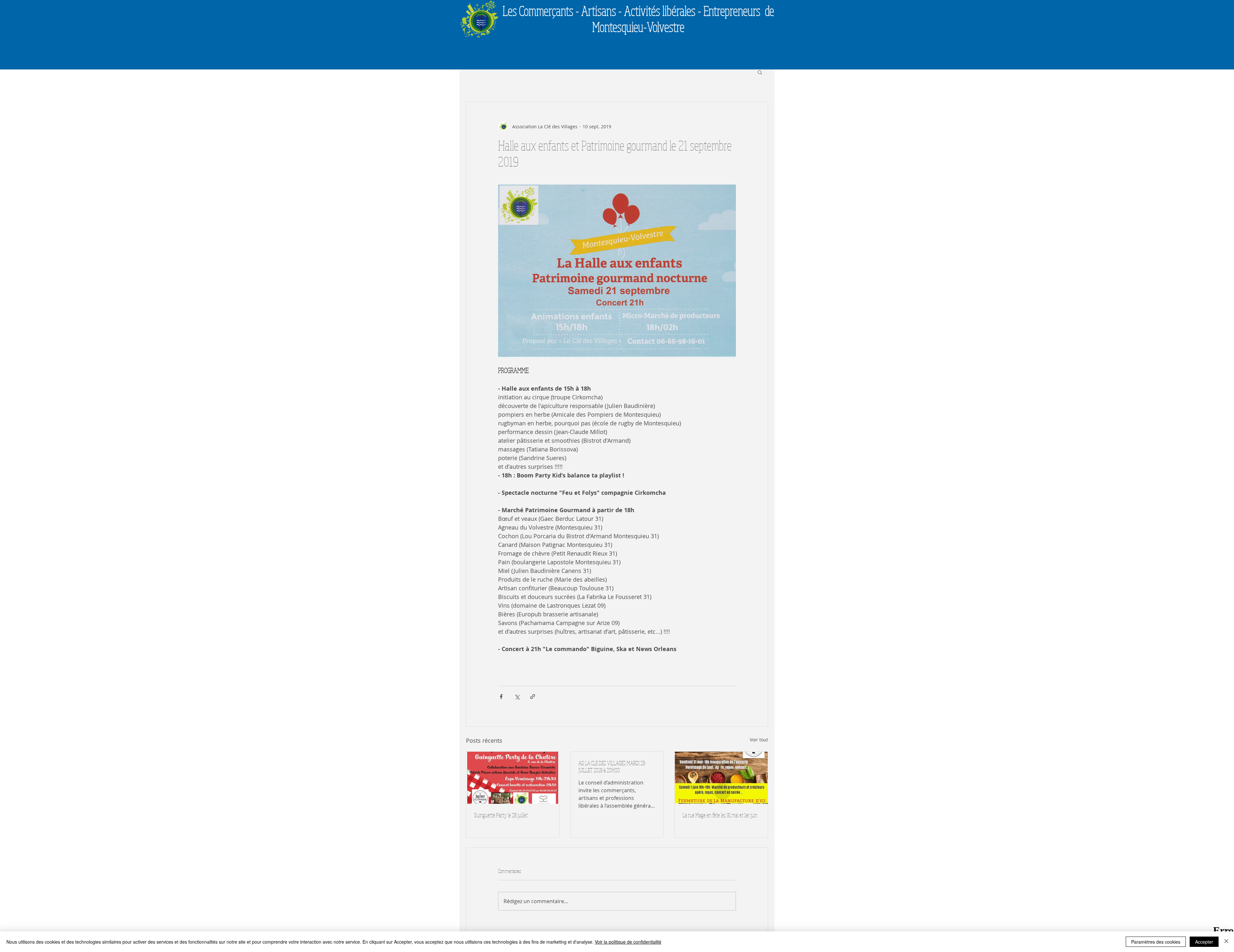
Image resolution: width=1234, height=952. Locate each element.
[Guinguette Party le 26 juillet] (512, 778)
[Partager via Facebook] (501, 697)
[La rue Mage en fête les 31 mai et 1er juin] (721, 778)
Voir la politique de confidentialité (628, 941)
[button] (760, 72)
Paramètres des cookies (1155, 941)
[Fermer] (1226, 942)
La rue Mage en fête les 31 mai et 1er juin (720, 815)
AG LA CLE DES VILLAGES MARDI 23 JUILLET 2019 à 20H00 (611, 766)
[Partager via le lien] (533, 697)
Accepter (1204, 941)
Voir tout (759, 740)
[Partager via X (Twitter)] (517, 697)
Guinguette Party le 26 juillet (501, 815)
